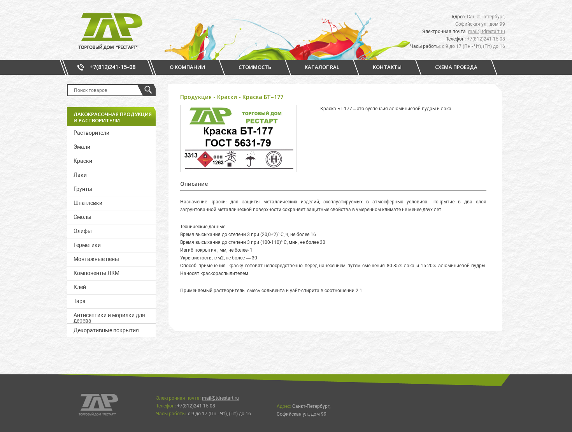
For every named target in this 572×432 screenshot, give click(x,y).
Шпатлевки (88, 203)
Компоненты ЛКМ (96, 273)
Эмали (82, 147)
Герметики (87, 245)
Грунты (83, 189)
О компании (187, 67)
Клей (80, 287)
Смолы (82, 217)
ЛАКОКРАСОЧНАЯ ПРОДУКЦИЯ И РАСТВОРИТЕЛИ (113, 117)
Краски (83, 161)
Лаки (80, 175)
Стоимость (255, 67)
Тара (80, 301)
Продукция (196, 97)
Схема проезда (456, 67)
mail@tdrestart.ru (486, 31)
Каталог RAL (322, 67)
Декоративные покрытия (106, 330)
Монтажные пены (96, 259)
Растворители (91, 133)
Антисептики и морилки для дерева (109, 317)
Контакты (387, 67)
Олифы (83, 231)
